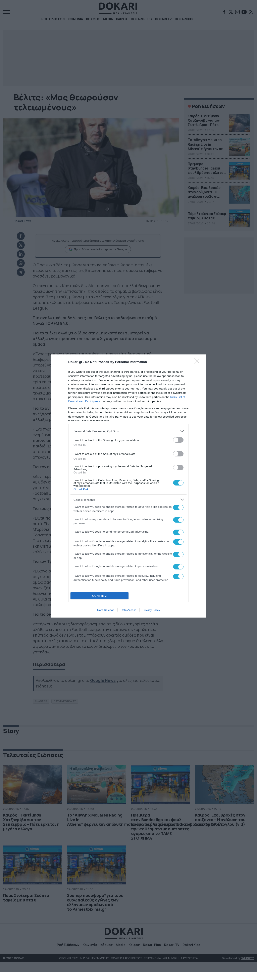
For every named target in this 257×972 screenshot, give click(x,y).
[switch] (178, 440)
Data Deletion (105, 610)
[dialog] (128, 486)
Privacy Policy (151, 610)
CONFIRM (99, 595)
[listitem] (128, 431)
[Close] (198, 362)
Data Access (128, 610)
